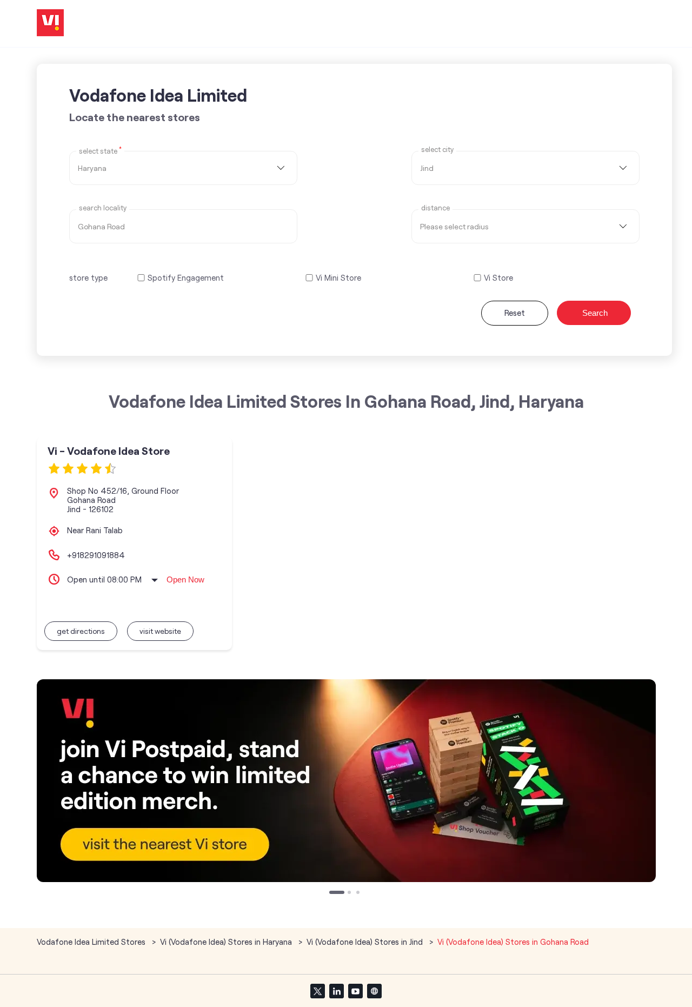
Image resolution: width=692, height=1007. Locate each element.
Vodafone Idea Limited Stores (92, 941)
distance (435, 208)
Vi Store (498, 277)
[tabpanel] (346, 780)
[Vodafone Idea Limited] (50, 23)
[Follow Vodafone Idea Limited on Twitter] (317, 991)
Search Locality (103, 208)
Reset (514, 312)
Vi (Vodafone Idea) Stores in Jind (365, 941)
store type (88, 277)
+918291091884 (96, 555)
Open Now (185, 579)
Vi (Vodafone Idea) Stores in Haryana (226, 941)
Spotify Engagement (186, 277)
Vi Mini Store (338, 277)
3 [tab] (359, 893)
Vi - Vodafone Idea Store (109, 451)
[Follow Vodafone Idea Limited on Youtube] (355, 991)
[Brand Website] (374, 991)
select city (437, 149)
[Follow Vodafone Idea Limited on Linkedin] (336, 991)
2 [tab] (350, 893)
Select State (100, 150)
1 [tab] (332, 893)
